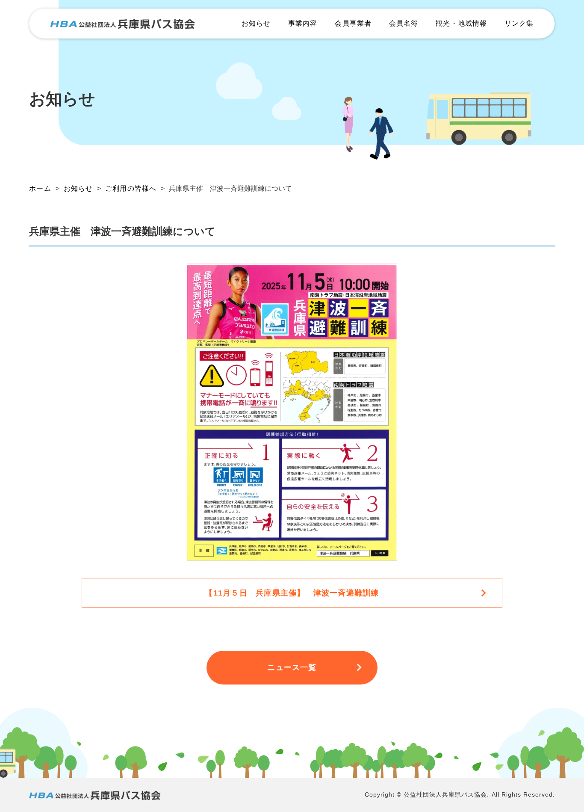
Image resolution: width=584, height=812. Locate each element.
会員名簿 (403, 23)
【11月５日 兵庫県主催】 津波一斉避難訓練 (292, 593)
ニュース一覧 (291, 667)
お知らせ (256, 23)
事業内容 (302, 23)
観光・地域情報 (461, 23)
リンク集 (519, 23)
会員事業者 (353, 23)
